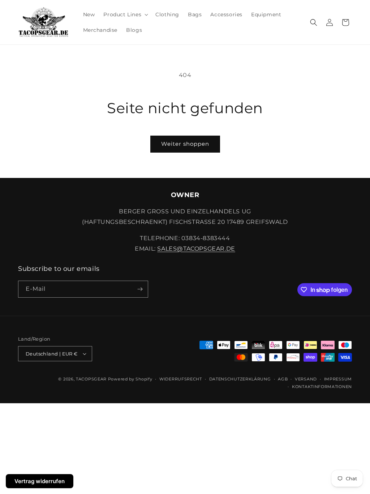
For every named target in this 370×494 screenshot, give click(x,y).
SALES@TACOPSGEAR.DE (196, 248)
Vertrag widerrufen (39, 481)
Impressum (338, 379)
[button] (125, 14)
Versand (306, 379)
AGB (283, 379)
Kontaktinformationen (322, 386)
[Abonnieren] (140, 289)
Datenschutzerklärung (240, 379)
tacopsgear (91, 379)
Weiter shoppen (185, 143)
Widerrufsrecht (180, 379)
